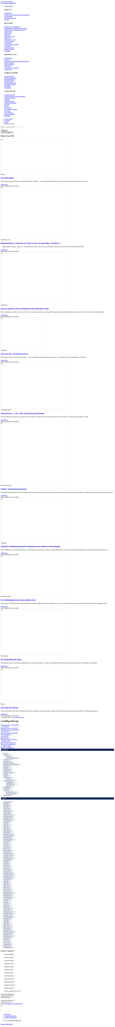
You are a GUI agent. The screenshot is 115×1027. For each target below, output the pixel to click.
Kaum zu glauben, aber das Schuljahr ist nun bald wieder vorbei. (25, 309)
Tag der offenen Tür (12, 758)
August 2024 (7, 840)
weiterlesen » (4, 184)
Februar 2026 (7, 811)
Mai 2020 (6, 923)
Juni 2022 (6, 882)
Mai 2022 (6, 884)
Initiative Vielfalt (8, 772)
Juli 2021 (6, 900)
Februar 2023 (7, 869)
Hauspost (8, 785)
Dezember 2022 (7, 873)
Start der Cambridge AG (8, 747)
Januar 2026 (6, 813)
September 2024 (8, 839)
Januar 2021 (6, 910)
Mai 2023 (6, 865)
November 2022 (8, 874)
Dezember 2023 (7, 853)
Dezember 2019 (7, 931)
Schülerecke (6, 777)
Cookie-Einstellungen (10, 1017)
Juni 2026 (6, 805)
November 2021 (8, 894)
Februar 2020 (7, 928)
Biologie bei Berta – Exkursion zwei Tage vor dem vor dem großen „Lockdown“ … (31, 243)
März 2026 (6, 810)
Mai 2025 (6, 826)
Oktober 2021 (7, 895)
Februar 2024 (7, 850)
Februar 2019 (7, 944)
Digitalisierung (10, 784)
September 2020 (8, 916)
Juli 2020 (6, 920)
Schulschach (7, 787)
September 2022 (8, 878)
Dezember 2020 (7, 912)
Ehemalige (6, 766)
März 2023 (6, 868)
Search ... (3, 127)
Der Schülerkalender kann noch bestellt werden (18, 600)
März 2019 (6, 942)
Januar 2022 (6, 890)
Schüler (5, 775)
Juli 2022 (6, 881)
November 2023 (8, 855)
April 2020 (6, 924)
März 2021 (6, 907)
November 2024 (8, 835)
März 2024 (6, 848)
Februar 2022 (7, 889)
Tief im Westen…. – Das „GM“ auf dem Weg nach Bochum (22, 413)
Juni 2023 (6, 863)
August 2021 (7, 899)
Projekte (5, 774)
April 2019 (6, 941)
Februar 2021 (7, 908)
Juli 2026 (6, 803)
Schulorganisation (8, 780)
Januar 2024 (6, 852)
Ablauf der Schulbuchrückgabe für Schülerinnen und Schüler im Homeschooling (30, 546)
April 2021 (6, 905)
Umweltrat (6, 788)
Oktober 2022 (7, 876)
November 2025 (8, 816)
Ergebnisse (4, 130)
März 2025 (6, 829)
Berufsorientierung (8, 763)
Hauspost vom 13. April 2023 (9, 728)
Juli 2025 (6, 823)
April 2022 (6, 886)
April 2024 (6, 847)
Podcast (8, 779)
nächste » (21, 717)
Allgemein (6, 759)
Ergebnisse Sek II (11, 793)
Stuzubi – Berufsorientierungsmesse (14, 489)
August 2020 (7, 918)
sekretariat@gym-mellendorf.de (14, 1003)
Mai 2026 (6, 806)
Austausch (6, 761)
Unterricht (6, 790)
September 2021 (8, 897)
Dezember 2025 (7, 814)
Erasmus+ (6, 767)
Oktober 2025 (7, 818)
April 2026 (6, 808)
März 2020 (6, 926)
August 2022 (7, 879)
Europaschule (7, 769)
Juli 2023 (6, 861)
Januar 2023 (6, 871)
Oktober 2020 (7, 915)
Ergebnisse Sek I (11, 792)
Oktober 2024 (7, 837)
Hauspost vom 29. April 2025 (9, 733)
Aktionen (6, 754)
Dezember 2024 (7, 834)
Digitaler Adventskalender (10, 764)
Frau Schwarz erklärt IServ (8, 742)
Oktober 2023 (7, 857)
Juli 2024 (6, 842)
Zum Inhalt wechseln (7, 1)
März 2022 (6, 887)
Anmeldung (9, 782)
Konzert (8, 756)
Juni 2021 (6, 902)
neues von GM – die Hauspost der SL (14, 354)
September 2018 (8, 947)
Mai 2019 (6, 939)
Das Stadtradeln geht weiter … (12, 659)
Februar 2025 (7, 831)
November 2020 (8, 913)
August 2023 (7, 860)
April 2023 (6, 866)
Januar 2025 (6, 832)
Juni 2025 (6, 824)
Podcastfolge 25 (5, 738)
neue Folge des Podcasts (9, 708)
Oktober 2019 (7, 934)
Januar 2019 (6, 945)
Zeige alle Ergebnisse (7, 132)
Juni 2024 (6, 844)
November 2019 (8, 933)
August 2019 (7, 937)
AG (4, 753)
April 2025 (6, 827)
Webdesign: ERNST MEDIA (7, 1024)
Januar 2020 (6, 929)
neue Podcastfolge (7, 178)
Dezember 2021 (7, 892)
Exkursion (6, 771)
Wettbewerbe (7, 795)
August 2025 (7, 821)
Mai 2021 (6, 903)
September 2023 (8, 858)
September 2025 (8, 819)
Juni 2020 (6, 921)
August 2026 (7, 802)
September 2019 (8, 936)
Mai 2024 (6, 845)
